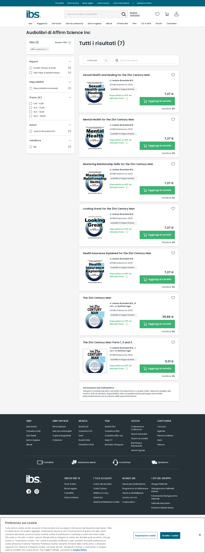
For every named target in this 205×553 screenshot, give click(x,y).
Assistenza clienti (144, 3)
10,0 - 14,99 (38, 107)
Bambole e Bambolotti (136, 444)
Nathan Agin (124, 306)
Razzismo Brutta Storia (162, 507)
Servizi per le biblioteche (133, 484)
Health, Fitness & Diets (44, 68)
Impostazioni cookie (145, 535)
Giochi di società (139, 438)
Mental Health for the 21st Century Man (108, 119)
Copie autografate (62, 435)
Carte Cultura (103, 3)
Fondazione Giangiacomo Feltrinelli (164, 497)
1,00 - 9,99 (38, 103)
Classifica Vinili (86, 444)
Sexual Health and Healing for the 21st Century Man (116, 75)
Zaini (159, 440)
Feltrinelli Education (160, 503)
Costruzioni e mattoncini (137, 428)
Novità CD (83, 426)
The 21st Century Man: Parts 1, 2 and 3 (107, 342)
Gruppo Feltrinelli (159, 484)
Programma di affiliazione (135, 488)
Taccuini (161, 426)
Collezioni (57, 440)
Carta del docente (121, 3)
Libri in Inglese (33, 440)
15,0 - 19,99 (38, 112)
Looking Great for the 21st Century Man (109, 209)
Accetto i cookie (170, 535)
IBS (35, 147)
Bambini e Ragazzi (114, 444)
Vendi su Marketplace (132, 493)
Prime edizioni (59, 426)
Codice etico (128, 502)
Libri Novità (31, 426)
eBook (29, 444)
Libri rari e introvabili (62, 431)
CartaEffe (59, 3)
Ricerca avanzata (135, 14)
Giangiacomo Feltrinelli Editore (162, 490)
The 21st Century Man (97, 298)
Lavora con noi (129, 497)
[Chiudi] (199, 534)
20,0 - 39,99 (39, 116)
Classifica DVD (112, 431)
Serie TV (108, 440)
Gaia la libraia (71, 497)
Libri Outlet (31, 435)
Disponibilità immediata (45, 88)
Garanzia (98, 497)
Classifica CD (85, 431)
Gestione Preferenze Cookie (106, 502)
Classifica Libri (33, 431)
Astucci (161, 444)
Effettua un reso (100, 493)
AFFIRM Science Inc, (118, 84)
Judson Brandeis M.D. (44, 131)
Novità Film (110, 426)
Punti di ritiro (73, 3)
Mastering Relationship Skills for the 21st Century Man (118, 164)
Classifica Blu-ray (114, 435)
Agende (161, 431)
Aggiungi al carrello (159, 101)
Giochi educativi (139, 434)
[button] (124, 14)
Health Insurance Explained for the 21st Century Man (117, 253)
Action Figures (138, 450)
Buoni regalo (87, 3)
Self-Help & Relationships (46, 73)
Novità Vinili (84, 440)
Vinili (81, 435)
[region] (102, 535)
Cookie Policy (80, 549)
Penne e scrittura (165, 435)
